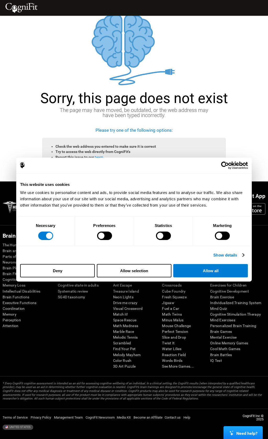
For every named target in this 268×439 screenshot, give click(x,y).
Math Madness (125, 326)
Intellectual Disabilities (21, 291)
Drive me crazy (125, 303)
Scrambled (122, 343)
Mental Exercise (223, 337)
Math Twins (172, 314)
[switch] (104, 235)
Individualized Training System (235, 303)
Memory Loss (14, 285)
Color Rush (122, 360)
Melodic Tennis (125, 337)
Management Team (68, 417)
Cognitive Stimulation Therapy (235, 314)
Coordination (14, 308)
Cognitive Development (229, 291)
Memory (9, 314)
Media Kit (124, 417)
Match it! (120, 314)
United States (20, 427)
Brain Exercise (222, 297)
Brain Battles (221, 355)
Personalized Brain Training (233, 326)
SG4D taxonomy (71, 297)
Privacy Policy (41, 417)
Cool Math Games (225, 349)
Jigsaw (168, 303)
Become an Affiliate (148, 417)
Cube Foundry (174, 291)
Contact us (173, 417)
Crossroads (172, 285)
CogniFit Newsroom (100, 417)
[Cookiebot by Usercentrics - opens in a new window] (225, 165)
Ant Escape (122, 285)
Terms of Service (15, 417)
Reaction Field (174, 355)
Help (186, 417)
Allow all (211, 271)
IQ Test (216, 360)
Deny (57, 271)
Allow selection (134, 271)
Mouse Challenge (176, 326)
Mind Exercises (222, 320)
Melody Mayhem (127, 355)
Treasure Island (126, 291)
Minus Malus (172, 320)
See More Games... (178, 366)
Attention (11, 326)
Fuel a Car (170, 308)
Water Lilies (171, 349)
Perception (12, 320)
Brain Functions (16, 297)
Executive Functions (19, 303)
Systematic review (73, 291)
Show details (225, 255)
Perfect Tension (175, 331)
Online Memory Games (229, 343)
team (99, 157)
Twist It (168, 343)
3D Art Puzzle (124, 366)
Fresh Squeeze (174, 297)
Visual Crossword (128, 308)
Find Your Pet (124, 349)
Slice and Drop (174, 337)
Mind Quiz (218, 308)
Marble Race (123, 331)
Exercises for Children (228, 285)
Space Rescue (124, 320)
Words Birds (172, 360)
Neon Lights (123, 297)
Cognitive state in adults (78, 285)
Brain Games (221, 331)
